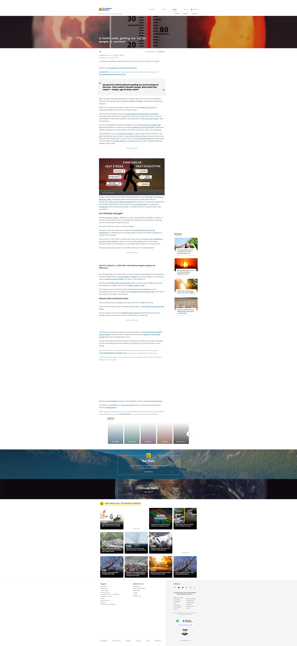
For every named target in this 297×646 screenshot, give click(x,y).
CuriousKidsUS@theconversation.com (112, 353)
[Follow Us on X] (194, 588)
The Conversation (128, 405)
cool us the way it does (149, 119)
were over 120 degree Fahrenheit (121, 202)
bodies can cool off (147, 108)
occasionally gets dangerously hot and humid (141, 114)
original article (111, 407)
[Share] (100, 51)
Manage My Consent (106, 596)
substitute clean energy (130, 313)
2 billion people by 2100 (136, 285)
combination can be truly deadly (143, 127)
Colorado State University (127, 68)
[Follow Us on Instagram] (179, 588)
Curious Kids (103, 72)
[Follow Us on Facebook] (175, 588)
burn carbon (113, 218)
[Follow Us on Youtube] (183, 588)
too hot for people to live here (132, 101)
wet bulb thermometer (125, 134)
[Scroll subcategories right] (189, 434)
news (103, 14)
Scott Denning (112, 68)
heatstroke (103, 207)
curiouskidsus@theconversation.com (112, 74)
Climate (109, 14)
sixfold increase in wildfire (114, 279)
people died (141, 204)
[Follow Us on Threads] (190, 588)
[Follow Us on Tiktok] (186, 588)
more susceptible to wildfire (126, 277)
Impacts (114, 14)
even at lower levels (144, 139)
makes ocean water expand (120, 283)
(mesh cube (125, 414)
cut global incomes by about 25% (142, 292)
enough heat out (120, 141)
